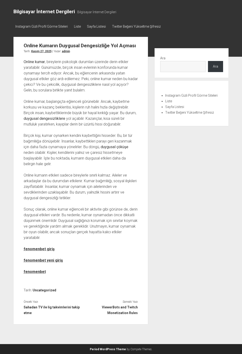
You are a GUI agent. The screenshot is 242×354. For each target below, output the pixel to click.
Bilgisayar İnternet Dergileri (44, 11)
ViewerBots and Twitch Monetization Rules (120, 310)
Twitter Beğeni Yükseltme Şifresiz (136, 26)
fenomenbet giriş (39, 249)
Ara (162, 58)
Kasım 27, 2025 (41, 51)
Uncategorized (44, 290)
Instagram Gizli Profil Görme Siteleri (41, 26)
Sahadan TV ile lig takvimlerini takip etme (52, 310)
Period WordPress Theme (108, 349)
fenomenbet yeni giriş (43, 260)
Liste (77, 26)
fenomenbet (35, 271)
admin (66, 51)
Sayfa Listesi (96, 26)
